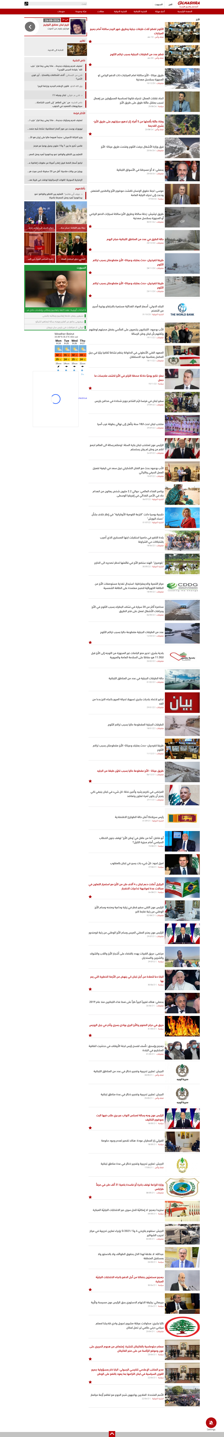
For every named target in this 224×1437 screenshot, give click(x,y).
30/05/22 (146, 566)
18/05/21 (152, 1123)
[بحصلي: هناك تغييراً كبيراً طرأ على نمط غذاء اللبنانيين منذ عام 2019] (182, 1003)
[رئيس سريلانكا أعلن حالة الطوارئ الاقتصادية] (182, 818)
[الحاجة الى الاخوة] (76, 49)
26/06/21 (150, 1005)
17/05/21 (148, 1167)
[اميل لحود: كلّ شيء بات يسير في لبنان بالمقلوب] (182, 864)
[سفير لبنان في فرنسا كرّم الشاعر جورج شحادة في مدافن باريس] (182, 402)
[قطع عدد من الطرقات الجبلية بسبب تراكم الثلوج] (182, 55)
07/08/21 (152, 866)
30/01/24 (151, 221)
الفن (170, 4)
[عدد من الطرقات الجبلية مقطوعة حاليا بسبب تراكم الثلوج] (182, 633)
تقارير (82, 40)
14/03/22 (151, 635)
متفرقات (160, 83)
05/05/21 (152, 1213)
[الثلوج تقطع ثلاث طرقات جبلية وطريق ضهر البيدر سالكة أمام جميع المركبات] (182, 32)
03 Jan (150, 57)
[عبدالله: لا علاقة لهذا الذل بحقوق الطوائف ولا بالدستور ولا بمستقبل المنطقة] (182, 1257)
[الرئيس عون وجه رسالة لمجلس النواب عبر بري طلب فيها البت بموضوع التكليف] (182, 1118)
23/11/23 (151, 291)
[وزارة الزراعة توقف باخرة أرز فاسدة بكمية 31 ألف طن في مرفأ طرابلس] (182, 1188)
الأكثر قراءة (79, 112)
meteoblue (81, 397)
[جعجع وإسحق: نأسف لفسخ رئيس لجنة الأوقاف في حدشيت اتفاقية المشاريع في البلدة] (182, 1049)
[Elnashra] (189, 3)
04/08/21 (152, 892)
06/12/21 (151, 774)
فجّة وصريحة (80, 11)
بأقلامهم (80, 188)
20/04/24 (151, 150)
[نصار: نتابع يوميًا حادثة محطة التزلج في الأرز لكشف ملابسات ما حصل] (182, 379)
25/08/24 (152, 106)
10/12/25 (151, 83)
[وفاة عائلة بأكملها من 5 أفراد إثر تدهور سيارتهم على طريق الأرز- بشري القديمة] (182, 125)
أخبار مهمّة (160, 11)
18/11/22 (151, 360)
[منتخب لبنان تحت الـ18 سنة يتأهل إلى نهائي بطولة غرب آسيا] (182, 425)
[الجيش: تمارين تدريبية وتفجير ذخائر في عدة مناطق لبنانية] (182, 1095)
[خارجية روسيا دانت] (182, 517)
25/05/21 (148, 1097)
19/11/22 (151, 337)
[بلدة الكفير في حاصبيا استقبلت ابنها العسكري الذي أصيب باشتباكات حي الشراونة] (182, 541)
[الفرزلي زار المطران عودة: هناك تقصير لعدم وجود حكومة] (182, 1142)
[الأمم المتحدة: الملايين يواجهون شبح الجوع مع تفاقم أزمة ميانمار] (182, 1396)
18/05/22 (151, 591)
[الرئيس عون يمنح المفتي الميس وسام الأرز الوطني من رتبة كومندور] (182, 933)
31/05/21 (152, 1028)
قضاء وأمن (159, 36)
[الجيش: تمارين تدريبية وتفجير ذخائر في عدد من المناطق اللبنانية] (182, 1072)
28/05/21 (148, 1074)
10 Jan (150, 36)
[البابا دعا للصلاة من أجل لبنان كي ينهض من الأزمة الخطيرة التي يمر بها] (182, 980)
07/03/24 (152, 198)
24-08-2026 (52, 20)
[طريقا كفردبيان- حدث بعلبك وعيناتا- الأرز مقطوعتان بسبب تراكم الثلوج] (182, 749)
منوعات (61, 11)
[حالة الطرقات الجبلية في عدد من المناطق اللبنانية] (182, 679)
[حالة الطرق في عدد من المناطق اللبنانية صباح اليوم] (182, 240)
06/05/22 (151, 614)
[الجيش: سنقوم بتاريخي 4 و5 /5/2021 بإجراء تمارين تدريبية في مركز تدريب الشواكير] (182, 1234)
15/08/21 (152, 845)
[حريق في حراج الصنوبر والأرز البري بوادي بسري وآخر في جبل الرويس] (182, 1026)
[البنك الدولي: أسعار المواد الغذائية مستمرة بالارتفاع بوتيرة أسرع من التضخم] (182, 309)
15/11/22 (152, 383)
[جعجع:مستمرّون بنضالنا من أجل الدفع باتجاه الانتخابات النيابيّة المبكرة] (182, 1280)
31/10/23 (146, 314)
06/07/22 (146, 499)
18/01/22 (151, 728)
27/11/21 (151, 799)
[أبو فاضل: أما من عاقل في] (182, 841)
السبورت (159, 4)
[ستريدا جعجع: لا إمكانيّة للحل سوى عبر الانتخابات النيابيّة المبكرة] (182, 1211)
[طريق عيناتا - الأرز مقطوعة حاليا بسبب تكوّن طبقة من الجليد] (182, 772)
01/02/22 (151, 681)
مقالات (100, 11)
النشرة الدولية (120, 11)
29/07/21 (151, 936)
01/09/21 (146, 820)
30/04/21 (152, 1284)
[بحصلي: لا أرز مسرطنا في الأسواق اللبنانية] (182, 171)
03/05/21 (150, 1238)
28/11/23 (151, 267)
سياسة (161, 106)
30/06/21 (152, 984)
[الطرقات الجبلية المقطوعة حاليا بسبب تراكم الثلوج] (182, 725)
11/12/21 (151, 753)
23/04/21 (150, 1331)
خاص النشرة (79, 60)
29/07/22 (151, 427)
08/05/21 (150, 1192)
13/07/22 (151, 475)
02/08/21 (151, 915)
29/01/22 (151, 707)
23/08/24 (149, 129)
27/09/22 (151, 404)
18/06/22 (151, 545)
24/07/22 (151, 452)
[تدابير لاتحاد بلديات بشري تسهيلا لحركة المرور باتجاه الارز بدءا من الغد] (182, 702)
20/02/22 (151, 660)
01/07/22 (146, 522)
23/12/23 (151, 242)
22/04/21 (152, 1377)
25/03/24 (151, 173)
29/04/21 (152, 1305)
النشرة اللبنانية (140, 11)
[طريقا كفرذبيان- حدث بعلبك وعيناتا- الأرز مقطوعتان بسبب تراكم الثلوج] (182, 263)
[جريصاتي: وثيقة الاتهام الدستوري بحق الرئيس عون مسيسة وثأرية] (182, 1303)
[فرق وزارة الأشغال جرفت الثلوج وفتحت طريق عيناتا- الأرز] (182, 148)
